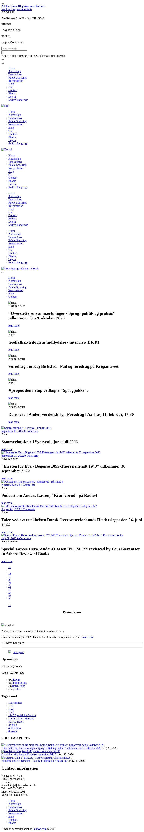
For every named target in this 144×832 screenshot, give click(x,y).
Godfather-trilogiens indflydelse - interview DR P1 (29, 754)
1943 (11, 708)
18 (9, 573)
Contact (12, 90)
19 (9, 576)
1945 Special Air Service (22, 715)
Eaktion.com (39, 828)
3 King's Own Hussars (21, 718)
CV (10, 87)
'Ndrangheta (15, 702)
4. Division (14, 728)
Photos (12, 93)
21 (9, 583)
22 (9, 586)
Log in (12, 96)
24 (9, 592)
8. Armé (12, 731)
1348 (11, 705)
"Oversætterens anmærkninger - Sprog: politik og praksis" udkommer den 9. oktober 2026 (51, 748)
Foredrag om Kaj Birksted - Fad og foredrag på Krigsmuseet (34, 760)
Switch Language (18, 99)
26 (9, 598)
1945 (11, 712)
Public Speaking (17, 77)
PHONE (6, 24)
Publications (20, 682)
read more (13, 325)
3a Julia (12, 724)
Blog (11, 83)
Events (17, 679)
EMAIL (5, 36)
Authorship (14, 71)
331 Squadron (16, 721)
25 (9, 595)
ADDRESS (8, 12)
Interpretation (15, 80)
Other (17, 689)
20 (9, 579)
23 (9, 589)
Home (11, 68)
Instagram (18, 652)
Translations (15, 74)
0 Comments (31, 431)
